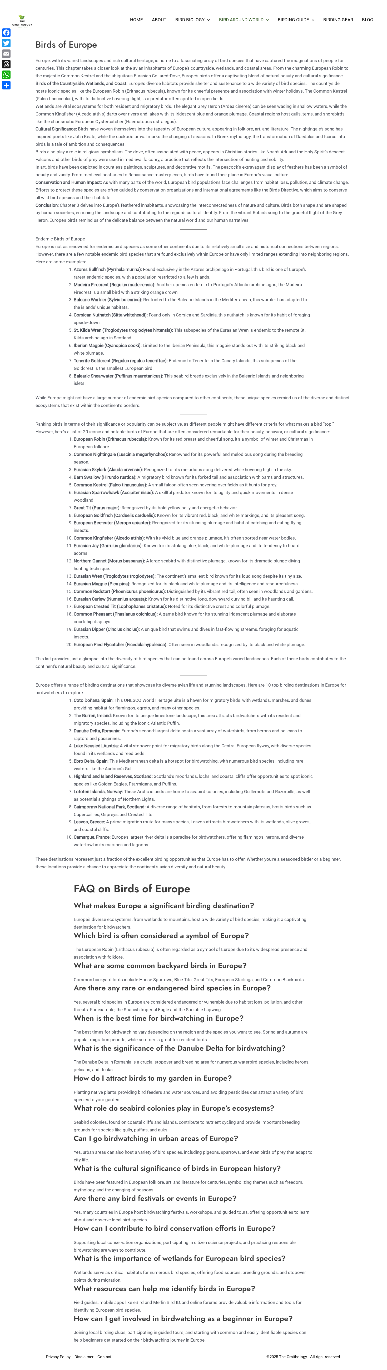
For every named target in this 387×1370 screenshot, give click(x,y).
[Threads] (6, 64)
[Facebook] (6, 32)
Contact (104, 1356)
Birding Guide (293, 19)
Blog (367, 19)
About (159, 19)
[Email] (6, 53)
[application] (207, 19)
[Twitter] (6, 43)
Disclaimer (84, 1356)
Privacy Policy (58, 1356)
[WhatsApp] (6, 74)
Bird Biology (190, 19)
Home (136, 19)
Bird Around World (241, 19)
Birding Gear (338, 19)
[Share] (6, 85)
